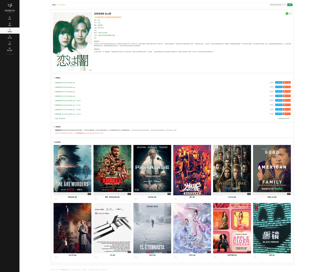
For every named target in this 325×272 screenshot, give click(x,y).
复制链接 (272, 82)
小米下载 (288, 100)
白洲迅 (113, 35)
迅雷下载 (280, 82)
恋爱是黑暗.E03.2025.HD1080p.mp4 (65, 87)
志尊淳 (99, 35)
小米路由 (288, 82)
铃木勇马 (105, 32)
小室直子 (100, 32)
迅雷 (106, 269)
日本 (99, 20)
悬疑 (101, 25)
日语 (99, 22)
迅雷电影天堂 (91, 269)
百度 (100, 269)
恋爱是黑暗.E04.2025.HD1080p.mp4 (65, 82)
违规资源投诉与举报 (283, 118)
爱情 (99, 25)
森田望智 (108, 35)
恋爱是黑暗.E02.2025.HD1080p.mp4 (65, 91)
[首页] (9, 6)
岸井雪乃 (104, 35)
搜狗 (103, 269)
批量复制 (62, 118)
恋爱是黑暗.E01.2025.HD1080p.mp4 (65, 96)
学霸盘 (96, 269)
